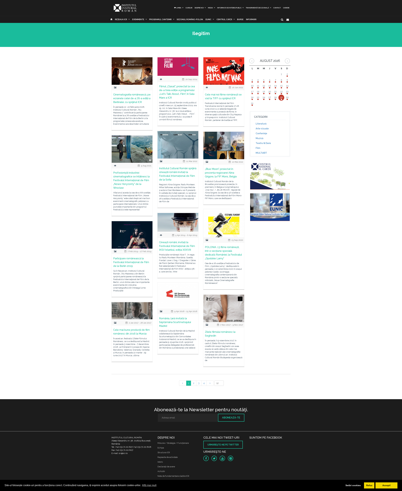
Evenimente (138, 19)
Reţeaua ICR (121, 19)
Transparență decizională (257, 8)
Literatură (261, 123)
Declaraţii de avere (166, 466)
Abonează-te (231, 417)
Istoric (160, 462)
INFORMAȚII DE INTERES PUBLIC (229, 8)
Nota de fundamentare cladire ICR (173, 476)
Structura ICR (164, 452)
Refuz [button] (369, 485)
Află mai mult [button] (149, 485)
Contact (277, 8)
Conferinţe (261, 133)
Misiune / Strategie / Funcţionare (173, 443)
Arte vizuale (262, 128)
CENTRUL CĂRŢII (224, 19)
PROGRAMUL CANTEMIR (160, 19)
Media (210, 8)
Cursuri (188, 8)
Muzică (259, 138)
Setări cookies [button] (353, 485)
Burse (240, 19)
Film (258, 148)
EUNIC (208, 19)
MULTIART (261, 153)
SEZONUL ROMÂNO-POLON (190, 19)
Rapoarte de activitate (168, 457)
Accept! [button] (386, 485)
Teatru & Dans (263, 143)
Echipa (161, 448)
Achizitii (161, 471)
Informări (251, 19)
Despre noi (199, 8)
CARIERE (286, 8)
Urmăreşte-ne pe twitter (223, 444)
